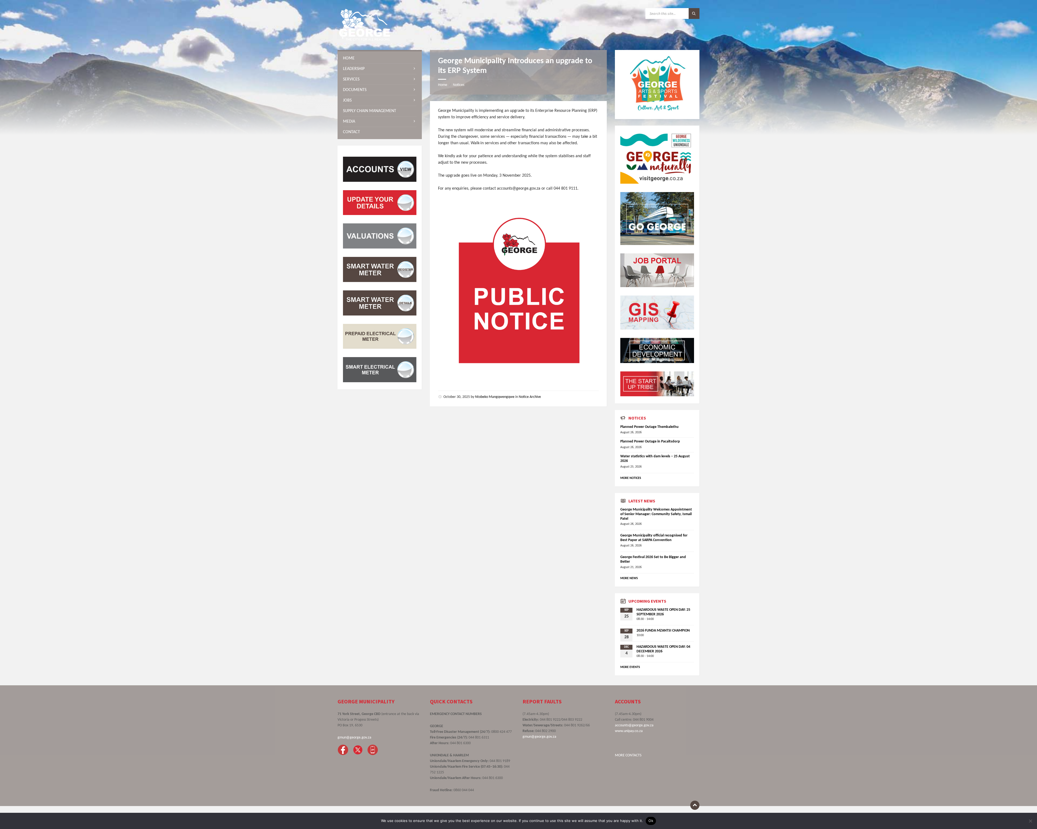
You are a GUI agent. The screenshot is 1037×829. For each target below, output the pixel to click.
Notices (458, 85)
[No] (1030, 821)
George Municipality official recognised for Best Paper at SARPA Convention (654, 537)
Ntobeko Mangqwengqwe (494, 397)
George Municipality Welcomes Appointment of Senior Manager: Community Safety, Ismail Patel (656, 514)
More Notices (630, 478)
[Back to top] (694, 805)
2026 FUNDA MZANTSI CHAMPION (663, 631)
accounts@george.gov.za (634, 725)
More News (629, 578)
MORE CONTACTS (628, 755)
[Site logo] (365, 39)
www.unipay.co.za (629, 731)
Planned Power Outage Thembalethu (649, 427)
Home (442, 85)
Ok (650, 820)
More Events (630, 667)
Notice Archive (530, 397)
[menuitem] (379, 58)
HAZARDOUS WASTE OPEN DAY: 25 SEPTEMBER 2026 (663, 612)
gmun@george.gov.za (354, 738)
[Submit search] (694, 13)
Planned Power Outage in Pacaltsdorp (650, 441)
